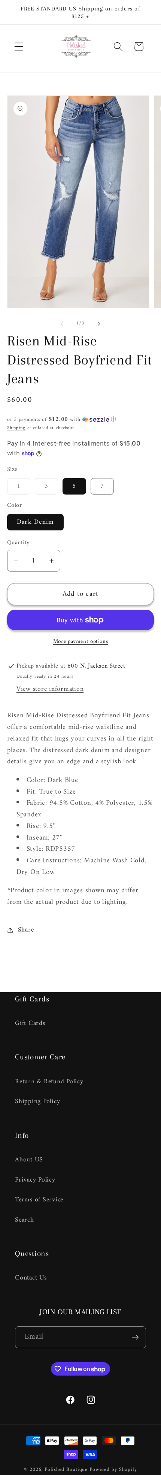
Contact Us (31, 1278)
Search (24, 1220)
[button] (19, 46)
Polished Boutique (66, 1469)
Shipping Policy (37, 1101)
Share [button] (26, 930)
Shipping (16, 428)
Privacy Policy (35, 1180)
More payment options (80, 642)
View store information (50, 689)
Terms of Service (39, 1199)
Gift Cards (30, 1023)
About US (29, 1159)
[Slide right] (99, 323)
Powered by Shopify (113, 1469)
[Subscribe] (135, 1337)
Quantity (18, 543)
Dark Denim (35, 522)
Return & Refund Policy (49, 1081)
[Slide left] (62, 323)
